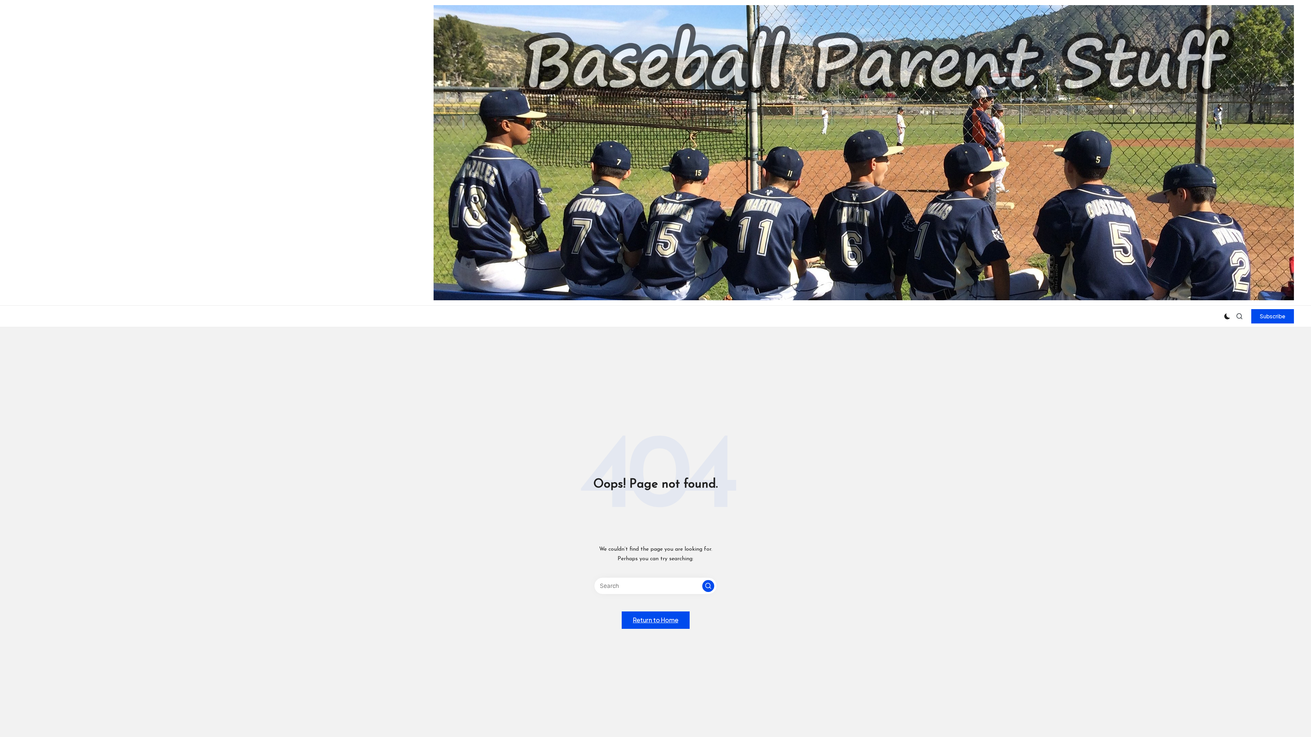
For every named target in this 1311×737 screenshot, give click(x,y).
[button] (1272, 316)
